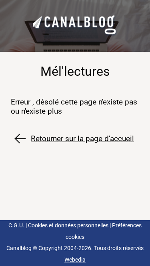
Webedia (75, 259)
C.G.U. (16, 225)
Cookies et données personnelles (68, 225)
